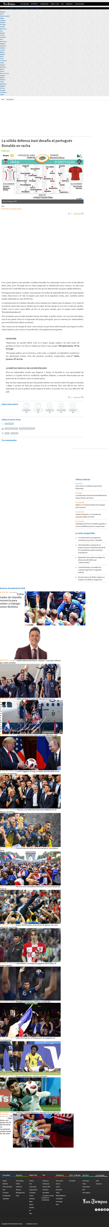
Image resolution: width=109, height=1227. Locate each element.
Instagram (102, 1209)
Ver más (2, 592)
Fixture (17, 8)
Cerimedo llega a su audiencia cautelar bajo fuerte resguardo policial (90, 569)
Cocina (58, 1187)
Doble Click (33, 1175)
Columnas (46, 1190)
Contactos (99, 1184)
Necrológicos (86, 1193)
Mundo (5, 1181)
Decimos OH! (46, 1187)
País (4, 1190)
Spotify (107, 1209)
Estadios (31, 8)
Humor (31, 1196)
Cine (30, 1184)
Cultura (31, 1181)
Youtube (104, 1209)
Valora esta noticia (10, 404)
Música (31, 1204)
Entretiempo (20, 1181)
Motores (18, 1190)
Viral (57, 1204)
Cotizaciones (86, 1187)
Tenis (17, 1196)
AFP (3, 206)
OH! (44, 1175)
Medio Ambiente (61, 1196)
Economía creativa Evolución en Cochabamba (48, 1198)
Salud (57, 1193)
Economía (6, 1193)
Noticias (11, 8)
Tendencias (46, 1184)
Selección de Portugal (27, 428)
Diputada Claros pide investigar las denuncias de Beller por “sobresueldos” (91, 560)
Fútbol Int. (19, 1187)
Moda (31, 1201)
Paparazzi (46, 1181)
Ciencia (58, 1184)
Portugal (14, 433)
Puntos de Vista (7, 1187)
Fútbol (18, 1184)
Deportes (19, 1175)
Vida (30, 1213)
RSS (83, 1190)
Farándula (32, 1193)
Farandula (72, 1181)
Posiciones (24, 8)
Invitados (32, 1199)
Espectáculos (33, 1190)
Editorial (5, 1184)
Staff (97, 1181)
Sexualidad (59, 1199)
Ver (3, 99)
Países (37, 8)
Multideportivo (20, 1193)
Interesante (59, 1181)
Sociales (31, 1207)
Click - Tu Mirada (74, 1175)
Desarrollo (10, 99)
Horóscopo (85, 1181)
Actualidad (6, 1175)
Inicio (6, 8)
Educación (59, 1190)
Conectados (32, 1187)
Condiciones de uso (31, 1224)
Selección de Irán (11, 428)
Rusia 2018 (9, 424)
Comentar (77, 214)
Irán (7, 433)
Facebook (96, 1209)
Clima (84, 1184)
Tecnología (59, 1201)
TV (30, 1210)
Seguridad (6, 1199)
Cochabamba (6, 1196)
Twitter (99, 1209)
